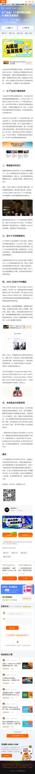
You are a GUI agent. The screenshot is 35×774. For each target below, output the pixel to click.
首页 (2, 8)
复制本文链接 (8, 542)
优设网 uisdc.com (9, 744)
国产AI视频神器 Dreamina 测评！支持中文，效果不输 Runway (11, 723)
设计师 (23, 80)
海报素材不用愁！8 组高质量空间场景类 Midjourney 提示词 (11, 694)
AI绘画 (21, 33)
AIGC (5, 33)
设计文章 (8, 8)
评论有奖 (6, 22)
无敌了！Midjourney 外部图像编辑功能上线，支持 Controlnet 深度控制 (11, 665)
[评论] (19, 621)
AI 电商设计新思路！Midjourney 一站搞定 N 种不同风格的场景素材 (11, 679)
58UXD (15, 20)
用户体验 (25, 266)
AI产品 (13, 33)
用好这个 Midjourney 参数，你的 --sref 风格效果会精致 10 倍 (11, 708)
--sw (12, 712)
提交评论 (12, 628)
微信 (19, 484)
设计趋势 (29, 33)
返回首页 (7, 755)
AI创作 (15, 8)
